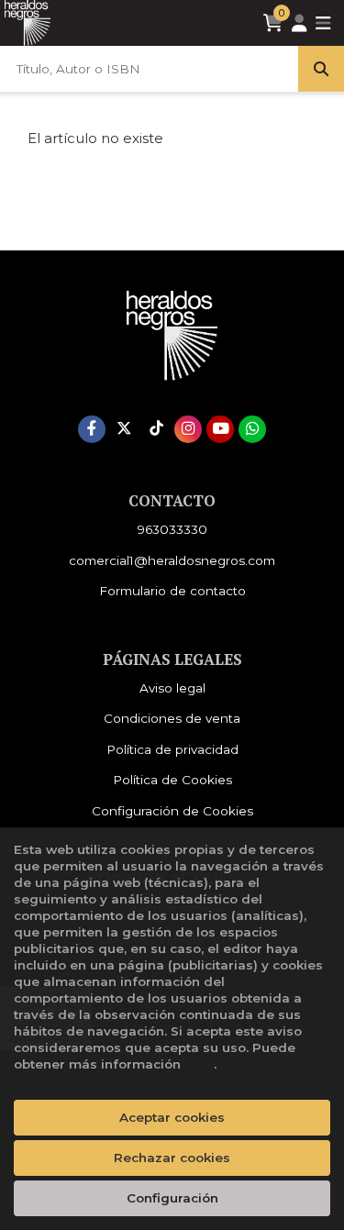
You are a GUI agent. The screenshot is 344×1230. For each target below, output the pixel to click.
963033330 (172, 529)
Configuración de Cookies (172, 810)
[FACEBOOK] (91, 429)
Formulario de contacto (172, 590)
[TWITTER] (124, 429)
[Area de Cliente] (299, 23)
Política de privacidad (172, 749)
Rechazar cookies (172, 1157)
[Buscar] (321, 69)
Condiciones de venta (172, 718)
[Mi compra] (273, 23)
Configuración (172, 1198)
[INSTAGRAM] (188, 429)
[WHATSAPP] (252, 429)
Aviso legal (172, 688)
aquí (199, 1064)
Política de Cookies (172, 779)
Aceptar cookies (172, 1117)
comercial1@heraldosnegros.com (172, 560)
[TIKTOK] (156, 429)
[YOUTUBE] (220, 429)
